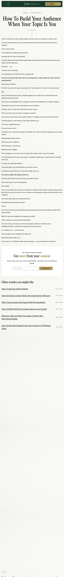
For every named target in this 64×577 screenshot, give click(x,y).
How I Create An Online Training (15, 289)
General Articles (36, 12)
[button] (5, 4)
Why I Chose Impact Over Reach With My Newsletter (23, 302)
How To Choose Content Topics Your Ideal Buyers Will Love (26, 296)
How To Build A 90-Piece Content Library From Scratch (24, 309)
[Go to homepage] (32, 4)
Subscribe (47, 268)
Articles (25, 12)
